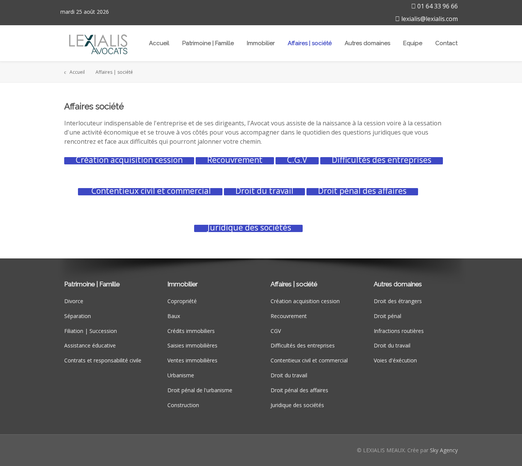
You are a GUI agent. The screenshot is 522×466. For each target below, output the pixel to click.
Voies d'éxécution (395, 360)
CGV (276, 330)
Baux (173, 316)
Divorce (73, 301)
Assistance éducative (90, 345)
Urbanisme (180, 375)
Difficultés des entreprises (303, 345)
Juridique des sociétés (297, 405)
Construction (183, 405)
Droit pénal (387, 316)
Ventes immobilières (192, 360)
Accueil (159, 43)
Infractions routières (399, 330)
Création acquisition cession (305, 301)
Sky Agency (444, 450)
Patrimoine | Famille (208, 43)
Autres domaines (367, 43)
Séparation (77, 316)
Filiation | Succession (90, 330)
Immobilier (261, 43)
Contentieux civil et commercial (309, 360)
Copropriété (182, 301)
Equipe (412, 43)
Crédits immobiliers (191, 330)
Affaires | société (310, 43)
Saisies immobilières (192, 345)
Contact (446, 43)
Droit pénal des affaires (299, 390)
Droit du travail (289, 375)
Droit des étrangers (398, 301)
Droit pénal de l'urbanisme (199, 390)
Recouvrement (289, 316)
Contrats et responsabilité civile (102, 360)
